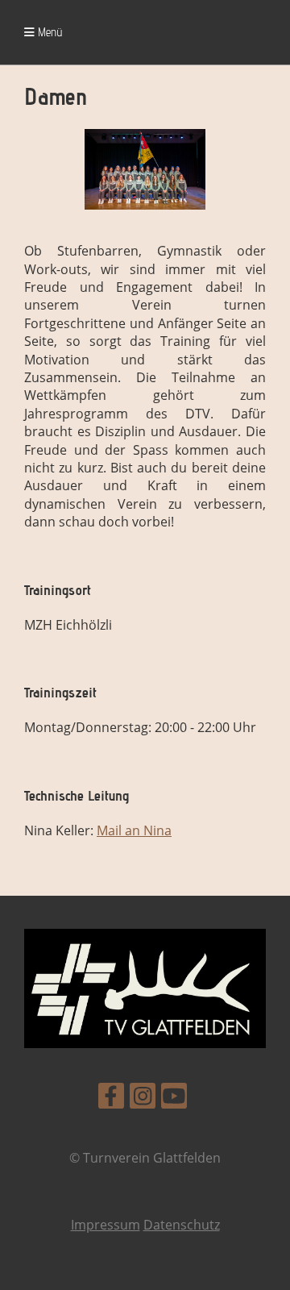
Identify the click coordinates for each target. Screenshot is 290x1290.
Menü (48, 32)
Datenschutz (181, 1225)
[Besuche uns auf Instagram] (142, 1098)
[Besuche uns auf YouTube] (174, 1098)
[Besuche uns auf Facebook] (111, 1098)
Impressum (105, 1225)
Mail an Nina (134, 830)
